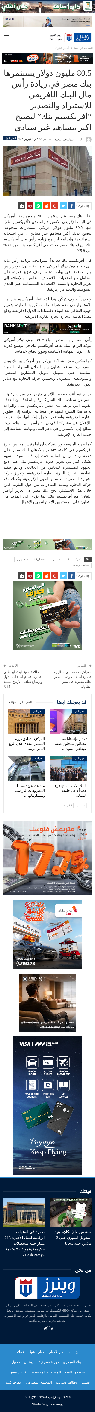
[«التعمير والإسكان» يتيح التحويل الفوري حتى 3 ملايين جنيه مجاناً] (71, 1212)
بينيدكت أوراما (41, 559)
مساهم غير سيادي (80, 565)
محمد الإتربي (23, 559)
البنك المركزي (73, 1362)
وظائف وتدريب (66, 1382)
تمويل (16, 1362)
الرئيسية (74, 1352)
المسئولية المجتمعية (46, 1372)
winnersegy (56, 1404)
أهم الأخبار (38, 758)
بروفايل (29, 1362)
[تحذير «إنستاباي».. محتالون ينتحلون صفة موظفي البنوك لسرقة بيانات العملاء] (68, 721)
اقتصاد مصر (18, 1372)
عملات (19, 1352)
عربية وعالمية (75, 1372)
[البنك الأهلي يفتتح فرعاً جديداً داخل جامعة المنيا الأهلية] (68, 768)
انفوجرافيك (14, 1382)
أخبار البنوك (10, 138)
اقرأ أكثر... (47, 1328)
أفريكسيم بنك (74, 559)
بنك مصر (57, 559)
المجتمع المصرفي (39, 1382)
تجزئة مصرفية (49, 1362)
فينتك (86, 1382)
